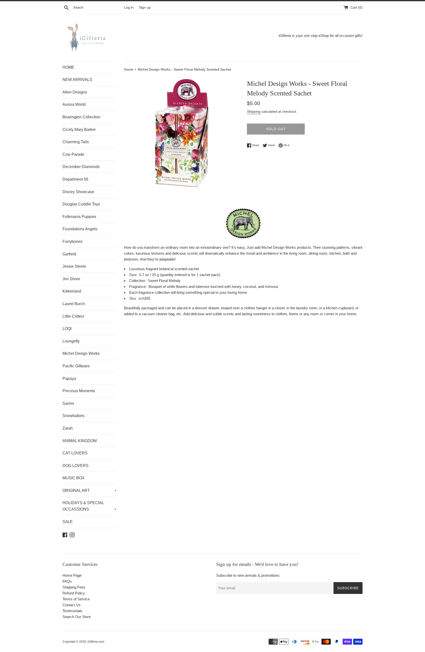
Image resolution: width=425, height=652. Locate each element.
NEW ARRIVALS (77, 80)
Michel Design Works (81, 353)
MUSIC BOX (73, 478)
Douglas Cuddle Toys (81, 204)
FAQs (67, 581)
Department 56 (75, 179)
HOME (68, 67)
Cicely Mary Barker (79, 129)
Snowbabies (73, 416)
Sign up (145, 7)
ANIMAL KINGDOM (79, 441)
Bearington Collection (81, 117)
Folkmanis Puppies (79, 217)
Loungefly (71, 341)
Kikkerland (71, 291)
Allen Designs (74, 92)
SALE (67, 522)
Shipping (253, 111)
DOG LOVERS (75, 466)
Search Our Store (76, 617)
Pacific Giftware (76, 366)
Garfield (69, 254)
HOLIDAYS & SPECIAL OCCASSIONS (89, 506)
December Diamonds (81, 167)
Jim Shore (71, 279)
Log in (129, 7)
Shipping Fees (73, 587)
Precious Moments (78, 391)
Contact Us (71, 605)
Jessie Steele (74, 266)
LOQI (67, 328)
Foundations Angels (79, 229)
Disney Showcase (78, 192)
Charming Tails (75, 142)
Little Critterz (73, 316)
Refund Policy (73, 593)
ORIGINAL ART (89, 490)
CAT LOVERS (75, 453)
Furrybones (72, 241)
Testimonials (72, 611)
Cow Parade (73, 154)
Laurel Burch (73, 304)
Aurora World (74, 104)
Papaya (69, 378)
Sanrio (68, 403)
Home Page (72, 575)
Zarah (67, 428)
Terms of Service (76, 599)
